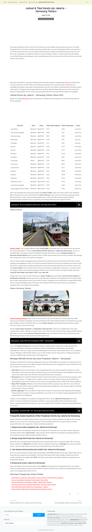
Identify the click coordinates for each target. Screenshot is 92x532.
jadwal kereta (26, 98)
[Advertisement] (46, 35)
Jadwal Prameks (82, 523)
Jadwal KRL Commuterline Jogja (68, 523)
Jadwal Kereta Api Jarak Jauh (46, 19)
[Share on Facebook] (78, 494)
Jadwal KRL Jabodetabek (53, 523)
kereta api (68, 82)
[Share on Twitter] (70, 494)
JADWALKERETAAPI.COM (46, 2)
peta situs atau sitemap (53, 517)
